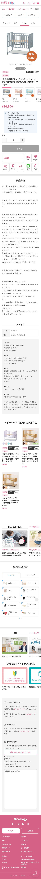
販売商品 (11, 9)
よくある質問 (25, 848)
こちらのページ (19, 709)
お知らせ (23, 844)
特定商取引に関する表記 (28, 859)
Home (3, 9)
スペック (25, 23)
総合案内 (4, 862)
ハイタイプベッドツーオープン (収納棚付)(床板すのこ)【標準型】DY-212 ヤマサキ (30, 459)
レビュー (34, 23)
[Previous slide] (4, 599)
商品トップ (6, 23)
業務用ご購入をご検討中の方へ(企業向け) (29, 863)
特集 (3, 840)
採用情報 (23, 867)
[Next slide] (36, 599)
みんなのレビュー (7, 844)
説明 (15, 23)
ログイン (11, 831)
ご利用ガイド (6, 848)
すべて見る (33, 527)
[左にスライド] (16, 68)
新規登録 (30, 831)
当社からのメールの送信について (10, 868)
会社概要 (4, 856)
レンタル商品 (6, 837)
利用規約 (4, 859)
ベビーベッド (22, 9)
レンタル (11, 575)
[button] (24, 3)
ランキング (24, 840)
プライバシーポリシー (27, 856)
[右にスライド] (24, 68)
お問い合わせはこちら (22, 752)
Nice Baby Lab (6, 851)
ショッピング (30, 575)
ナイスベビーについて (28, 851)
